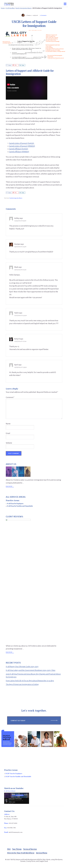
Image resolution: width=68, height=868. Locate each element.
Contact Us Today (18, 720)
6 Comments (43, 15)
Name (8, 424)
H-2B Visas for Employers (15, 503)
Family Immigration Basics (23, 8)
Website (9, 443)
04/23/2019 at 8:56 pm (20, 221)
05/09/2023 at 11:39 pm (20, 367)
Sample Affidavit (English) (18, 149)
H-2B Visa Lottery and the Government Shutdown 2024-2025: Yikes (30, 670)
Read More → (10, 486)
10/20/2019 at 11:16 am (20, 341)
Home (3, 8)
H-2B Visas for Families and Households (20, 506)
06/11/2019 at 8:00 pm (20, 270)
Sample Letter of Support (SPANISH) (22, 146)
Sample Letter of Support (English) (21, 143)
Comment (10, 397)
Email (8, 433)
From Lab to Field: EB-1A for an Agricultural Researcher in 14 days (30, 681)
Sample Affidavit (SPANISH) (19, 152)
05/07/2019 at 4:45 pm (20, 246)
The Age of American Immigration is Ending (22, 684)
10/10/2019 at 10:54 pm (20, 315)
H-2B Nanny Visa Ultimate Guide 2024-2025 (22, 667)
